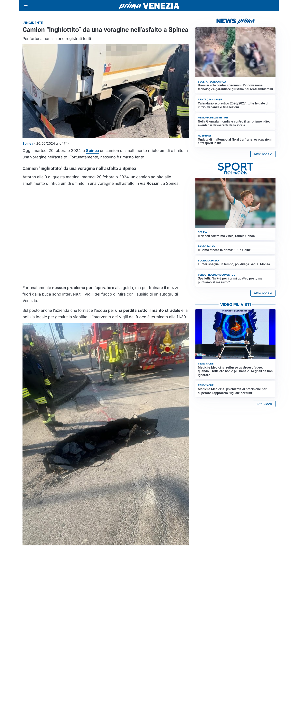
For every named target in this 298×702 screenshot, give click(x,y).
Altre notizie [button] (263, 154)
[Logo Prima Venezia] (149, 6)
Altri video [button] (264, 404)
